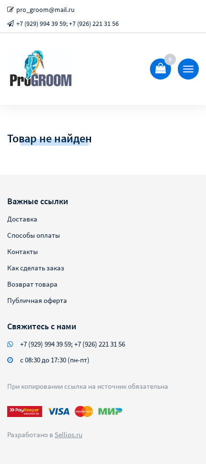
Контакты (22, 251)
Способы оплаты (33, 235)
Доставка (22, 218)
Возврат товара (32, 284)
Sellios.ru (68, 434)
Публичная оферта (37, 300)
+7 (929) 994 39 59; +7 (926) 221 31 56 (67, 23)
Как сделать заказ (35, 267)
